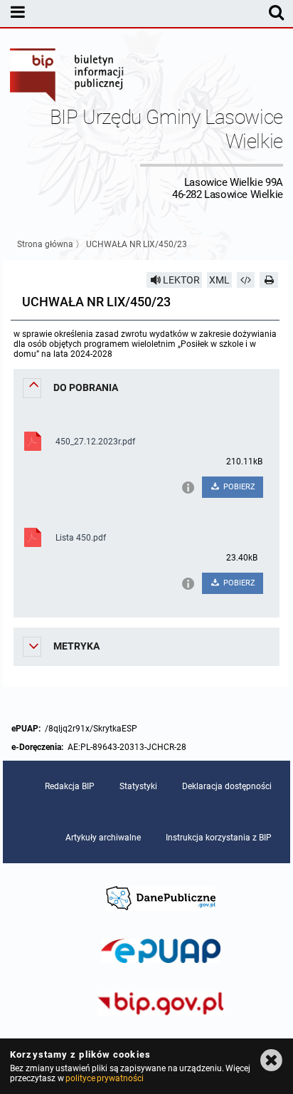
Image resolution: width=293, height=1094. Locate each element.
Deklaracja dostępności (227, 786)
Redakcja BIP (70, 786)
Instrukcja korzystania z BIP (219, 838)
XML (219, 280)
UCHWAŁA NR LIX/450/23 (136, 244)
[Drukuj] (269, 280)
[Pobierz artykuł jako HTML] (246, 280)
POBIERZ (238, 486)
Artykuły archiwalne (103, 838)
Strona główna (45, 244)
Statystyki (138, 786)
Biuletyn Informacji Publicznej (67, 76)
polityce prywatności (104, 1078)
